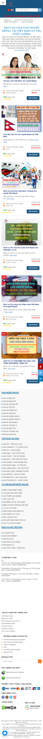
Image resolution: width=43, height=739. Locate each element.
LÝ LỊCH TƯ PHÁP (10, 508)
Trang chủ (7, 20)
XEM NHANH (33, 98)
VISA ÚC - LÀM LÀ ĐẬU (12, 450)
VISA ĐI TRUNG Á (10, 425)
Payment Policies (8, 628)
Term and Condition (8, 631)
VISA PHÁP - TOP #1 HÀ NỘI (14, 456)
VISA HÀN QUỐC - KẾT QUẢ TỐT (16, 468)
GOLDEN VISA (8, 533)
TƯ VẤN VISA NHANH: (21, 16)
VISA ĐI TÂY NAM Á (10, 422)
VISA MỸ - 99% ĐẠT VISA (12, 444)
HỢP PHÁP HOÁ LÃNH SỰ (13, 511)
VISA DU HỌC (8, 539)
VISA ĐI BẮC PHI (9, 428)
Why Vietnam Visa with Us (11, 621)
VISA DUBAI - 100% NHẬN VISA (15, 462)
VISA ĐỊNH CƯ (8, 545)
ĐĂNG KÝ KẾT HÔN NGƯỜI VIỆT (15, 505)
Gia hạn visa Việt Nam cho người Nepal (19, 81)
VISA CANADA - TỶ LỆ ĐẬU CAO (15, 447)
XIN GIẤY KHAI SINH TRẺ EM (14, 520)
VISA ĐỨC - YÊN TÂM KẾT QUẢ (15, 459)
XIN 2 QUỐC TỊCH (10, 517)
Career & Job (8, 652)
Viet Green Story (7, 616)
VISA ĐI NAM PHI (9, 434)
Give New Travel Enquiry (12, 650)
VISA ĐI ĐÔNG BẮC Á (11, 416)
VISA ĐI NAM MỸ (9, 401)
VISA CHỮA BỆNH (10, 536)
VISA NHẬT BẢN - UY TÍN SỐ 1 (14, 465)
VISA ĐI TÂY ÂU (9, 407)
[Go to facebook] (4, 733)
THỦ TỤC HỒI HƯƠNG (12, 523)
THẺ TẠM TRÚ (8, 499)
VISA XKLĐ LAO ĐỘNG (12, 542)
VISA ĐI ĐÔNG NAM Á (11, 419)
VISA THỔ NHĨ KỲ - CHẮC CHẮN (15, 480)
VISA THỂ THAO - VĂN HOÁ (14, 548)
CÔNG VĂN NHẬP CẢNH (12, 490)
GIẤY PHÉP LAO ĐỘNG (12, 496)
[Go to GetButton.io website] (5, 737)
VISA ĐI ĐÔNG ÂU (10, 410)
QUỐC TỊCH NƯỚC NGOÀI (24, 20)
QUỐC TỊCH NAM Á (10, 22)
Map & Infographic (10, 645)
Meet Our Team (7, 618)
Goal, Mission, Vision (8, 623)
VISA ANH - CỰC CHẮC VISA (13, 453)
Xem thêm (10, 199)
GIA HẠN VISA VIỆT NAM (12, 493)
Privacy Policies (7, 626)
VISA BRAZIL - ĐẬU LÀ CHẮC (14, 474)
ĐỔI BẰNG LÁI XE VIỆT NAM (14, 502)
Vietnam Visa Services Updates (14, 640)
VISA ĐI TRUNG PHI (11, 431)
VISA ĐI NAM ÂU (9, 413)
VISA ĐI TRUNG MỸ (10, 404)
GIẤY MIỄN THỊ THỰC (11, 514)
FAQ (5, 647)
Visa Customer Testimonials (13, 642)
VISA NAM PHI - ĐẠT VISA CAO (15, 477)
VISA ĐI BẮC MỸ (9, 398)
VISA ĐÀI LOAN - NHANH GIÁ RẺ (15, 471)
